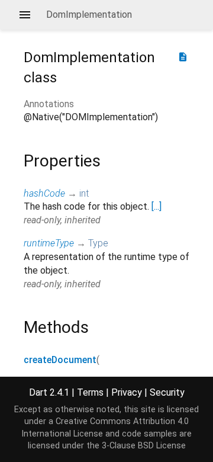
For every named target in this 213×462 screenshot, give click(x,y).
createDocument (60, 359)
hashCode (44, 193)
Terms (90, 392)
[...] (156, 206)
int (84, 193)
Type (98, 243)
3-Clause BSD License (144, 446)
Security (167, 392)
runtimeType (49, 243)
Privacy (126, 392)
